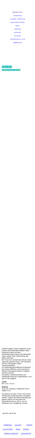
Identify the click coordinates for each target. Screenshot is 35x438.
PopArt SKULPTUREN (17, 22)
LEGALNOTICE (26, 433)
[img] (17, 5)
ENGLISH (17, 36)
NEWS (17, 26)
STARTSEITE (17, 15)
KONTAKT (17, 32)
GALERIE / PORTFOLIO (17, 19)
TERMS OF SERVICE (11, 433)
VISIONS (26, 429)
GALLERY (18, 425)
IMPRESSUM (17, 42)
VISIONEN (17, 29)
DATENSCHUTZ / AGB (17, 39)
